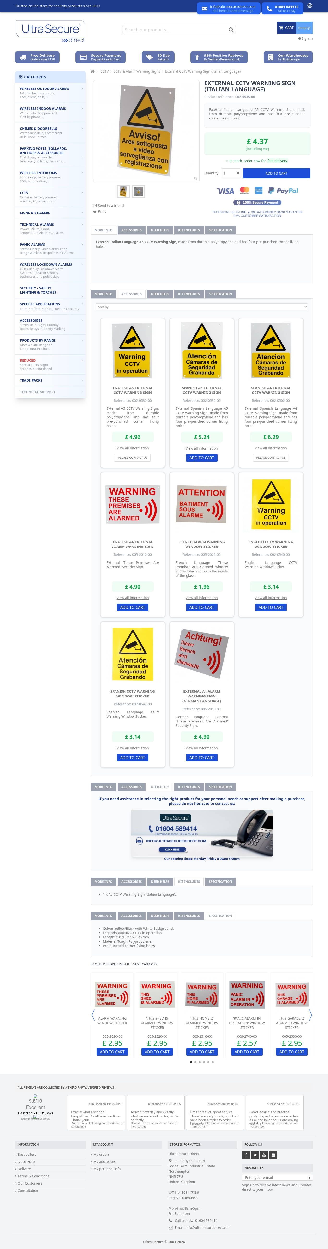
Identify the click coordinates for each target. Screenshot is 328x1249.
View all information (133, 448)
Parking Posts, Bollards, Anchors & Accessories (43, 154)
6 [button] (213, 1062)
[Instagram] (273, 1155)
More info (103, 230)
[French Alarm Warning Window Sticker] (202, 504)
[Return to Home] (92, 71)
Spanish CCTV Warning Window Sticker (132, 693)
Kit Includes (189, 230)
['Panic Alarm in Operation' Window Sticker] (247, 995)
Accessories (131, 230)
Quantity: (211, 173)
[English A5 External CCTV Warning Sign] (133, 350)
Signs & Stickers (35, 212)
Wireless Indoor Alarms (43, 112)
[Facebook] (246, 1155)
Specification (220, 230)
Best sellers (27, 1154)
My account (103, 1144)
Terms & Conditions (33, 1176)
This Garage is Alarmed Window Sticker (292, 1023)
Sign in (307, 38)
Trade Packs (31, 380)
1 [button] (191, 1062)
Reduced (36, 364)
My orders (101, 1154)
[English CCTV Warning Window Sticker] (271, 504)
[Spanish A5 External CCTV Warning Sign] (202, 350)
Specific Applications (49, 306)
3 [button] (200, 1062)
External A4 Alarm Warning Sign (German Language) (201, 696)
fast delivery (277, 160)
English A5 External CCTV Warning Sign (133, 390)
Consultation (28, 1190)
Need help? (160, 230)
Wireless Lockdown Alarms (46, 270)
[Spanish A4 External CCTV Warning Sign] (271, 350)
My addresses (104, 1162)
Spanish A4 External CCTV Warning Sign (271, 390)
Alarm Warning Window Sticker (112, 1020)
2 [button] (195, 1062)
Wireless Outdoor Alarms (44, 92)
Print (102, 211)
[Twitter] (255, 1155)
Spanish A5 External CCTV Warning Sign (202, 390)
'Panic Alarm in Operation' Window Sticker (247, 1023)
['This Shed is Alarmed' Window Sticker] (157, 995)
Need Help (26, 1162)
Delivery (24, 1169)
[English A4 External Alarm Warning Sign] (133, 504)
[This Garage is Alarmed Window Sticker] (292, 995)
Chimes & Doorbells (41, 132)
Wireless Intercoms (41, 176)
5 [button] (208, 1062)
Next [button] (310, 1015)
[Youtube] (264, 1155)
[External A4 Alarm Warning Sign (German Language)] (202, 654)
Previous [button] (93, 1015)
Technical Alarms (42, 228)
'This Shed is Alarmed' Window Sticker (157, 1023)
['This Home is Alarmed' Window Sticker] (202, 995)
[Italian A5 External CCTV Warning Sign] (123, 191)
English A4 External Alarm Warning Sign (132, 544)
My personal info (107, 1169)
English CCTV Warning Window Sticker (271, 544)
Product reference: (219, 97)
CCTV (39, 196)
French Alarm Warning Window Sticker (201, 544)
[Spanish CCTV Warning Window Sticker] (133, 654)
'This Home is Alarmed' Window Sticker (202, 1023)
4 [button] (204, 1062)
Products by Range (38, 344)
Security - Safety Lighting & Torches (38, 290)
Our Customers (30, 1183)
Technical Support (37, 392)
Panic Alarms (47, 248)
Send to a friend (111, 205)
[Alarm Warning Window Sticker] (112, 995)
